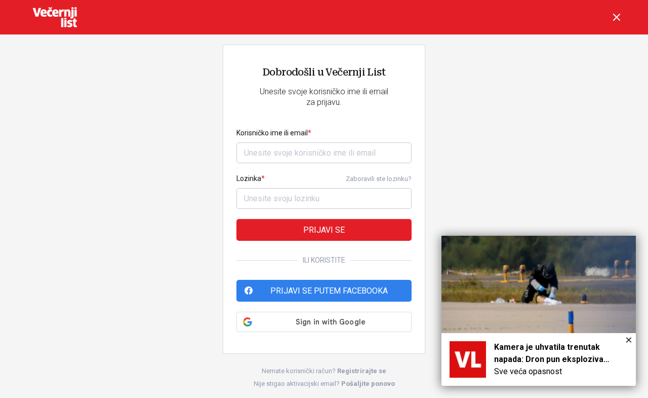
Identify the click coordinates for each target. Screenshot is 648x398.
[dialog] (538, 311)
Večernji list (54, 17)
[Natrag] (617, 17)
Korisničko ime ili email (272, 133)
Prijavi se (324, 230)
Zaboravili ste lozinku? (379, 179)
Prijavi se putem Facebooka (329, 291)
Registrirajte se (361, 371)
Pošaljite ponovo (368, 383)
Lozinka (248, 178)
